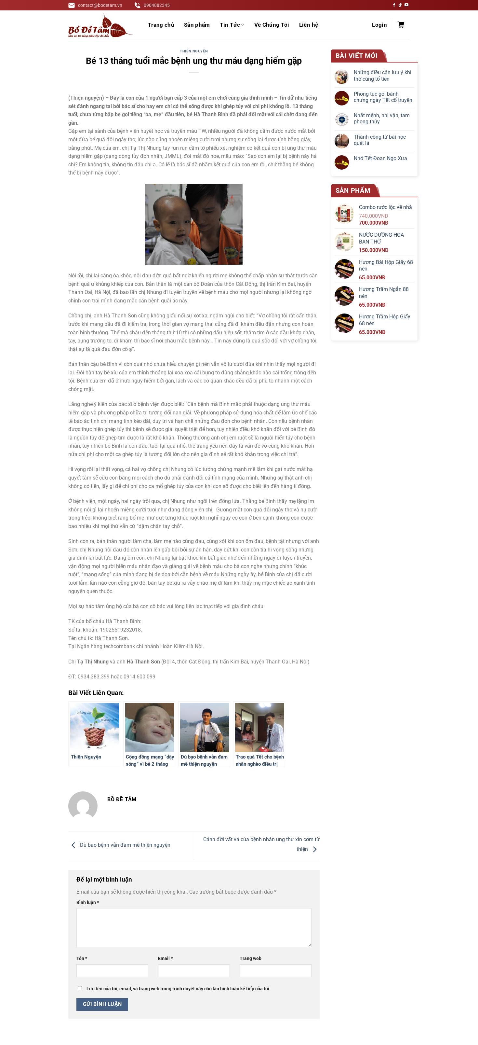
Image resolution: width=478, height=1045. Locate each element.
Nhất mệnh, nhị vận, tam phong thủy (382, 118)
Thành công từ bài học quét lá (380, 140)
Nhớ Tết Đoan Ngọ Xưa (380, 158)
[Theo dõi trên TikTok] (400, 5)
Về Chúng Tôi (271, 24)
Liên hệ (308, 24)
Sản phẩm (197, 24)
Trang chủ (161, 24)
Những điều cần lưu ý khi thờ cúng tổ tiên (382, 75)
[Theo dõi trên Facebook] (394, 5)
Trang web (250, 958)
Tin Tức (230, 24)
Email (165, 958)
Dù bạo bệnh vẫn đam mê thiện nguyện (124, 845)
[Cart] (401, 25)
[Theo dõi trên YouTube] (406, 5)
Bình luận (87, 902)
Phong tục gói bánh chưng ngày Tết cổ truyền (383, 97)
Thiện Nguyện (194, 51)
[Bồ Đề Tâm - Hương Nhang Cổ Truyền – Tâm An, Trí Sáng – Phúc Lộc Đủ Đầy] (100, 25)
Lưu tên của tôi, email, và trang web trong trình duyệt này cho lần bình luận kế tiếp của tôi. (178, 989)
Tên (81, 958)
